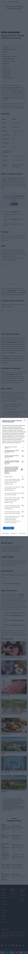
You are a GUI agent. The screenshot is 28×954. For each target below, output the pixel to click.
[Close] (25, 420)
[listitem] (14, 447)
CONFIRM (8, 528)
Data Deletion (5, 533)
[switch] (22, 451)
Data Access (14, 533)
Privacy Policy (22, 533)
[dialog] (14, 477)
